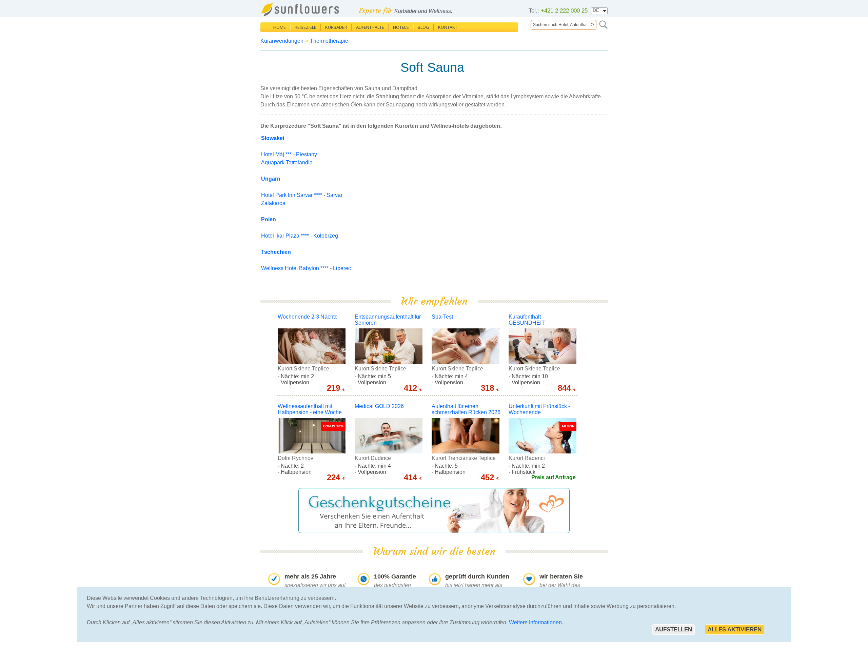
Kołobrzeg (325, 236)
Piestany (306, 154)
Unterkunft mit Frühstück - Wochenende (539, 409)
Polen (268, 219)
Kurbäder (336, 27)
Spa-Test (442, 317)
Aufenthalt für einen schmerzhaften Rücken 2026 (466, 409)
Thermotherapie (329, 41)
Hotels (401, 27)
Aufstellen (673, 629)
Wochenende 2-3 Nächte (308, 317)
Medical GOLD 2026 (379, 406)
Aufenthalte (370, 27)
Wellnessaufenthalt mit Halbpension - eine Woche (310, 409)
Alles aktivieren (735, 629)
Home (279, 27)
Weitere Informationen (535, 622)
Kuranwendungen (281, 41)
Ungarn (270, 179)
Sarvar (334, 195)
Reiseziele (305, 27)
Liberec (342, 268)
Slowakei (272, 138)
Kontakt (447, 27)
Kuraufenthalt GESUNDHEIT (527, 320)
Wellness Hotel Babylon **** (295, 268)
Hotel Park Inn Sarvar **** (291, 195)
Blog (423, 27)
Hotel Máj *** (276, 154)
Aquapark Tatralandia (287, 162)
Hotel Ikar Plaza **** (285, 236)
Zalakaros (273, 203)
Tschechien (276, 252)
